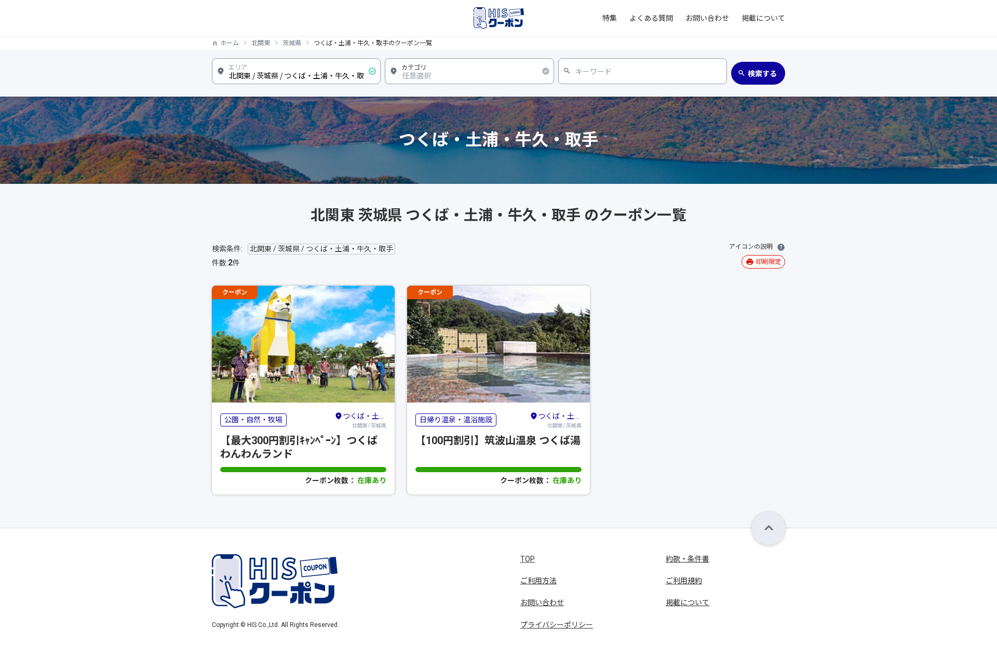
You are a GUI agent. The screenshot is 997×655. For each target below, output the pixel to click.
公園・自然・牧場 (253, 420)
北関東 (260, 43)
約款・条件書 (687, 559)
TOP (527, 559)
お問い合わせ (707, 18)
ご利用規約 (684, 581)
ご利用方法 (538, 581)
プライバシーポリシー (556, 625)
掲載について (763, 18)
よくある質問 (651, 18)
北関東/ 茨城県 (364, 420)
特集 (609, 18)
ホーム (229, 43)
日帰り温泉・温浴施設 (456, 420)
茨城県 (291, 43)
